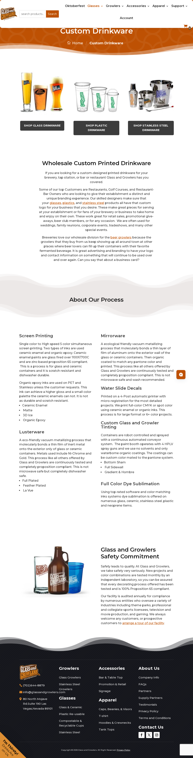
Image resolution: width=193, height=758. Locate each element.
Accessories (136, 6)
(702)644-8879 (34, 685)
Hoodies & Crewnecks (115, 722)
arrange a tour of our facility (143, 623)
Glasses (93, 6)
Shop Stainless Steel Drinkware (150, 128)
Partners (145, 691)
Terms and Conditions (155, 718)
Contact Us (151, 727)
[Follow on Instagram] (157, 735)
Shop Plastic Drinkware (96, 128)
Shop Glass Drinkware (42, 125)
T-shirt (103, 716)
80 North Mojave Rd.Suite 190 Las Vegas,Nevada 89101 (38, 703)
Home (77, 43)
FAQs (142, 684)
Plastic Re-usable (72, 714)
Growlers (113, 6)
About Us (149, 668)
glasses (55, 203)
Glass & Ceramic (70, 707)
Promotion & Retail (112, 684)
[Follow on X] (149, 735)
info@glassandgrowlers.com (44, 692)
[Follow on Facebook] (142, 735)
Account (126, 18)
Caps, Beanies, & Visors (115, 709)
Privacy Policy (148, 711)
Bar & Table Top (111, 677)
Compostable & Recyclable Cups (71, 723)
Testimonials (148, 704)
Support (177, 6)
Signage (105, 691)
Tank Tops (106, 729)
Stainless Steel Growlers (69, 686)
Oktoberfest (75, 6)
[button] (13, 745)
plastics (68, 203)
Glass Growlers (70, 677)
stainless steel (93, 203)
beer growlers (121, 237)
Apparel (158, 6)
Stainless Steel (69, 732)
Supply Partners (150, 698)
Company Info (149, 677)
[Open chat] (180, 374)
